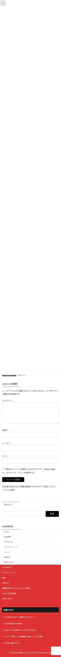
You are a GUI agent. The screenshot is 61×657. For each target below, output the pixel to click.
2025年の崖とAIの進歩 (13, 624)
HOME (6, 532)
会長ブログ (8, 504)
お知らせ (5, 583)
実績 (4, 578)
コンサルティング (10, 547)
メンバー (7, 552)
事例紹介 (7, 557)
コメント (7, 400)
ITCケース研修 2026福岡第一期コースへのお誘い (24, 637)
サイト (5, 456)
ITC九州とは (8, 542)
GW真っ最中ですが (12, 643)
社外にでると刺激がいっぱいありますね (20, 630)
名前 (5, 430)
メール (6, 443)
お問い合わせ (9, 562)
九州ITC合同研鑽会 (9, 593)
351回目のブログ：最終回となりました (20, 617)
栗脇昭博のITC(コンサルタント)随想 (16, 588)
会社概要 (7, 537)
